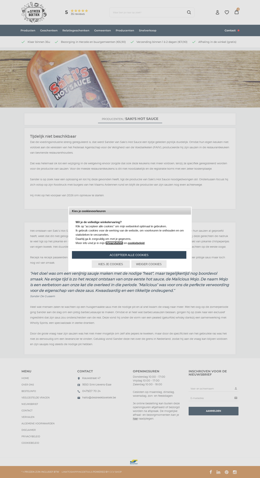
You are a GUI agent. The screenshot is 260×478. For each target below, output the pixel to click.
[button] (129, 255)
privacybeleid (114, 243)
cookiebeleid (136, 243)
